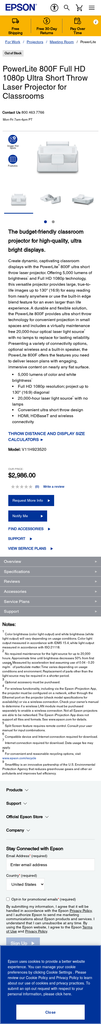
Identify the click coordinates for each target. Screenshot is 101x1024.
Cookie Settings (59, 972)
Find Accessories (26, 529)
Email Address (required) (26, 856)
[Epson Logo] (21, 7)
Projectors (35, 42)
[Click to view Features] (12, 161)
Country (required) (21, 875)
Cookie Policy (37, 977)
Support (16, 539)
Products (14, 789)
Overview (12, 561)
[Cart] (79, 8)
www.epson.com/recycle (19, 758)
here (67, 993)
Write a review (53, 486)
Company (15, 830)
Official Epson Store (24, 816)
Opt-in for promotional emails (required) (43, 899)
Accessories (15, 591)
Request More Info (27, 500)
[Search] (67, 8)
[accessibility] (54, 8)
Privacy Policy (81, 911)
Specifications (17, 571)
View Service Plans (27, 548)
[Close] (50, 1012)
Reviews (12, 581)
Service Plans (17, 601)
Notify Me (20, 516)
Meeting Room (62, 42)
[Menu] (92, 8)
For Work (12, 42)
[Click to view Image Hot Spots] (12, 142)
